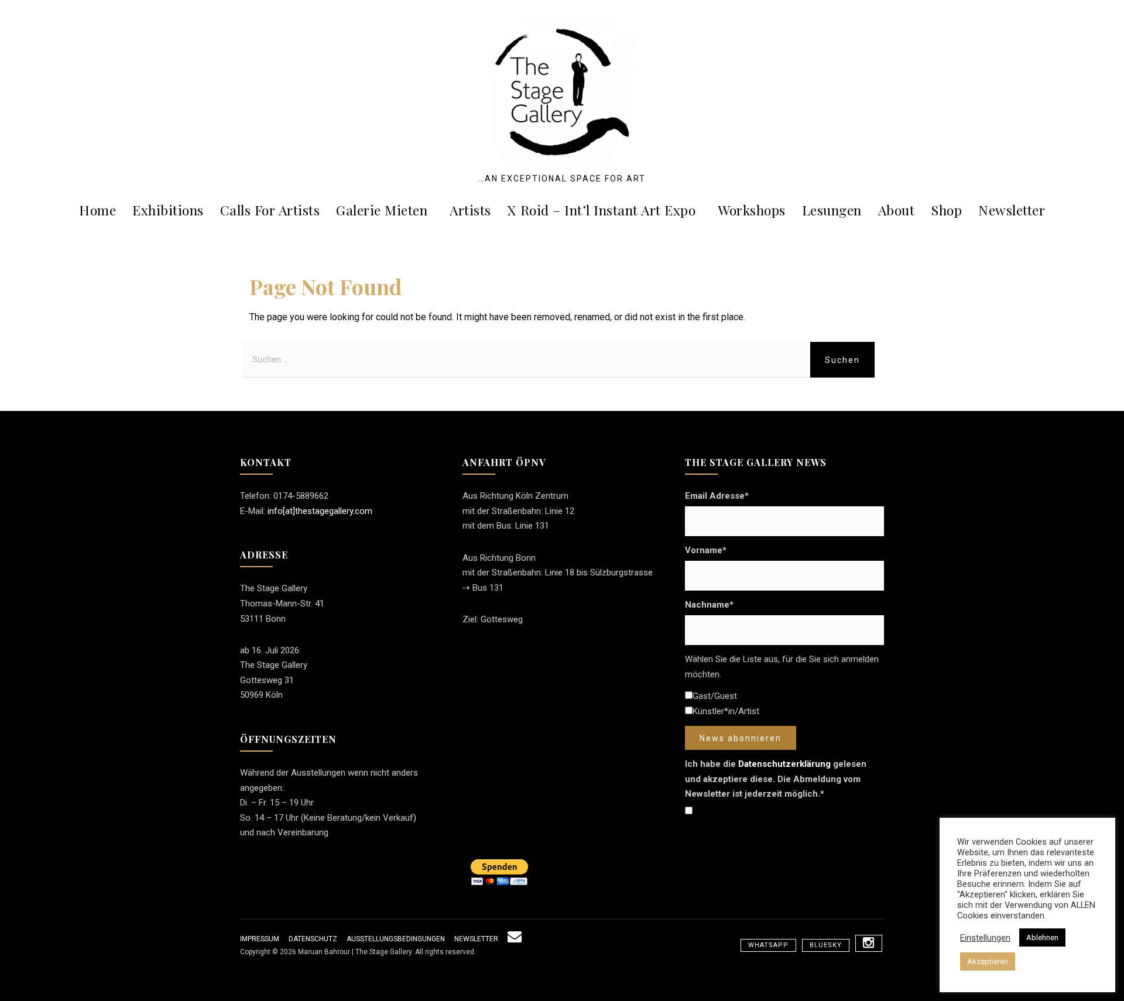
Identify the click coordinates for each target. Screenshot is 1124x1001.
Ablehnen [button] (1042, 937)
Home (97, 210)
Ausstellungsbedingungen (396, 939)
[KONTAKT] (515, 939)
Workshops (752, 210)
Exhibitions (168, 210)
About (896, 210)
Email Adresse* (717, 496)
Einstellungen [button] (985, 938)
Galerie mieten (381, 210)
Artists (470, 210)
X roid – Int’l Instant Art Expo (602, 210)
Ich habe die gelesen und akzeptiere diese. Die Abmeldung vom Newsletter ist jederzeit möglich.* (775, 779)
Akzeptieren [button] (987, 961)
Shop (946, 210)
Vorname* (706, 550)
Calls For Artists (270, 210)
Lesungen (832, 210)
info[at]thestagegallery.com (320, 511)
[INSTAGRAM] (868, 943)
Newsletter (1011, 210)
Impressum (259, 939)
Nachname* (709, 604)
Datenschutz (313, 939)
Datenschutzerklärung (784, 764)
